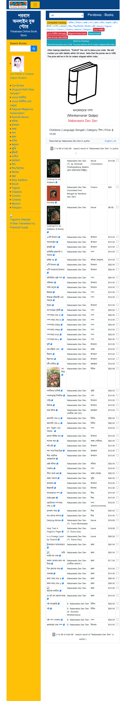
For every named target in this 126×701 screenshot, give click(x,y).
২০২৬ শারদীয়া (19, 97)
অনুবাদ (15, 144)
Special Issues (20, 117)
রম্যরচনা (16, 160)
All (115, 141)
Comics (16, 195)
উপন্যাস (15, 125)
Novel (15, 184)
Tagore (16, 188)
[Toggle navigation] (35, 4)
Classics (17, 192)
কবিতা (15, 121)
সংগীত (15, 156)
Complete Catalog (56, 22)
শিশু (14, 164)
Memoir (16, 203)
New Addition (19, 180)
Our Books (18, 85)
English (108, 141)
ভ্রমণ (14, 136)
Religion (16, 207)
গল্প (14, 132)
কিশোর (15, 172)
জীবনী (15, 152)
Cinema (16, 199)
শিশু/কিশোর (18, 168)
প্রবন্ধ (14, 129)
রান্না (14, 176)
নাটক (14, 140)
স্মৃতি (14, 148)
